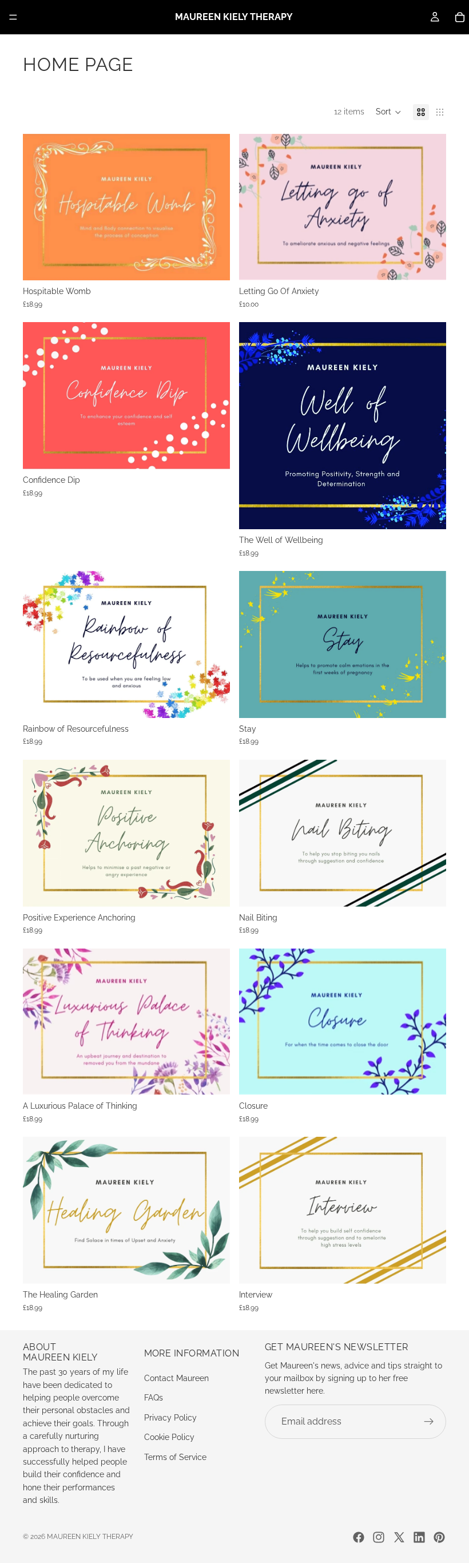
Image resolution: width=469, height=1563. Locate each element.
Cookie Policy (169, 1437)
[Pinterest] (439, 1537)
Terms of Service (175, 1457)
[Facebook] (358, 1537)
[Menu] (13, 17)
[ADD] (212, 262)
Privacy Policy (170, 1417)
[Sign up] (429, 1422)
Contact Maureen (176, 1378)
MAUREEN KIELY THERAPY (90, 1537)
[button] (389, 112)
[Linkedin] (419, 1537)
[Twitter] (399, 1537)
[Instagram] (378, 1537)
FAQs (153, 1398)
